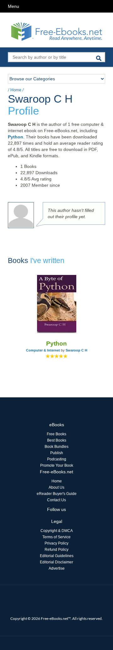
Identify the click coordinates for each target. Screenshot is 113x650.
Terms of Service (56, 537)
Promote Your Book (56, 465)
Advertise (57, 568)
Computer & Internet (43, 350)
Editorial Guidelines (56, 556)
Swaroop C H (76, 350)
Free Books (56, 434)
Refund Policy (56, 549)
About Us (56, 487)
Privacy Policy (56, 543)
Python (15, 136)
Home (15, 89)
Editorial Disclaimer (56, 562)
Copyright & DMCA (56, 531)
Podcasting (56, 459)
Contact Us (56, 500)
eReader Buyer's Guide (57, 494)
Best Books (56, 440)
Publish (56, 453)
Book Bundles (56, 446)
